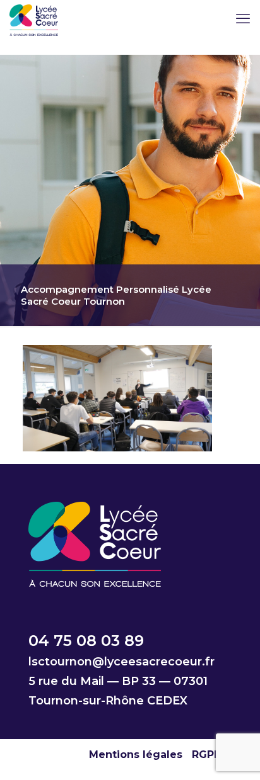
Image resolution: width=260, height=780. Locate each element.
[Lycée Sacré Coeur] (33, 19)
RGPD (207, 754)
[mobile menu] (243, 19)
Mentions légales (135, 754)
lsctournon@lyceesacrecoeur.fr (121, 662)
